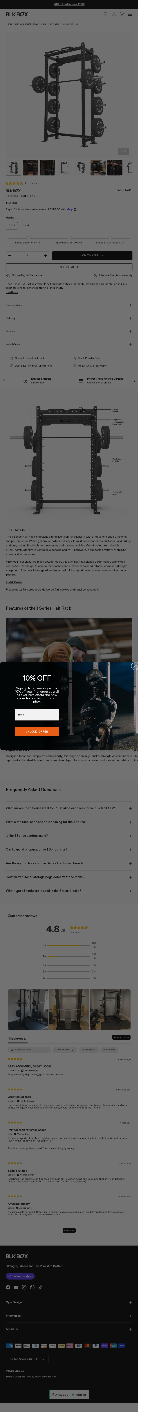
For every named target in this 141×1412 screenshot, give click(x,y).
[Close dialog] (134, 666)
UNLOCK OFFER (37, 731)
